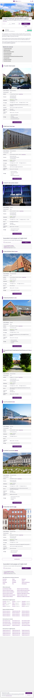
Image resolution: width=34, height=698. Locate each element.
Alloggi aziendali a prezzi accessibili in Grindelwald (9, 594)
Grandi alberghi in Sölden (7, 588)
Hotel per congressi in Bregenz (16, 615)
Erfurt (4, 604)
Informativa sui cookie (9, 695)
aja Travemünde (6, 57)
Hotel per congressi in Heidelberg (8, 591)
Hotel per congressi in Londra (26, 614)
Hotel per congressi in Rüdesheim (16, 625)
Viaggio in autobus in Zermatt (22, 594)
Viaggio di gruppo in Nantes (26, 630)
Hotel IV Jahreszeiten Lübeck (9, 51)
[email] (32, 1)
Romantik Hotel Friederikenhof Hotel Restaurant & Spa (13, 56)
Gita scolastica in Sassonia (7, 620)
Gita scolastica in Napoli (26, 625)
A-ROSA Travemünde (7, 59)
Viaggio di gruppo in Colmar (7, 631)
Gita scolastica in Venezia (7, 622)
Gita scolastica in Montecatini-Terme (26, 620)
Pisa (13, 583)
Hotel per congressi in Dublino (7, 612)
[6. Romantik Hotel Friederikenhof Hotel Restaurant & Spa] (17, 351)
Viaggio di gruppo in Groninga (26, 633)
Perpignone (24, 604)
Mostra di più (17, 559)
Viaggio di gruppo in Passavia (26, 631)
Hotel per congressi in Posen (26, 612)
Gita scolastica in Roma (16, 623)
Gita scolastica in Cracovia (16, 620)
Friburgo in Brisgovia (14, 601)
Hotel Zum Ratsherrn (7, 54)
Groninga (4, 601)
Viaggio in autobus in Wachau (8, 596)
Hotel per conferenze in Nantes (8, 590)
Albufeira (4, 606)
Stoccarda (4, 580)
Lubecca (23, 580)
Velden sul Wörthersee (26, 582)
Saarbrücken (5, 582)
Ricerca (26, 242)
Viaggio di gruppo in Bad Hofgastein (16, 633)
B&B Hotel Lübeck (7, 50)
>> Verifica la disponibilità (17, 122)
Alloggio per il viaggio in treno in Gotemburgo (23, 596)
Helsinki (23, 606)
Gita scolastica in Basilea (7, 623)
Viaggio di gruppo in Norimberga (26, 634)
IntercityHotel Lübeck (7, 53)
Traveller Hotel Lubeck (8, 48)
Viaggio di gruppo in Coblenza (16, 631)
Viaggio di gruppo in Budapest (16, 611)
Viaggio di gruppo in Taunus (7, 630)
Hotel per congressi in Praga (7, 614)
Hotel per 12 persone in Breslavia (22, 588)
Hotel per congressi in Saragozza (7, 615)
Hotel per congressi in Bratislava (22, 591)
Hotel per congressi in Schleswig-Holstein (16, 614)
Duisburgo (14, 580)
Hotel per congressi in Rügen (7, 625)
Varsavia (13, 606)
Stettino (13, 604)
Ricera (25, 23)
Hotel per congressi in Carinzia (26, 615)
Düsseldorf (24, 601)
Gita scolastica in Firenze (16, 622)
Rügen (13, 602)
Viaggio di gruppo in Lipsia (7, 634)
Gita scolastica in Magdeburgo (26, 622)
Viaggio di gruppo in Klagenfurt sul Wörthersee (16, 630)
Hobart (13, 579)
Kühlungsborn (24, 583)
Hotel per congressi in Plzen (7, 611)
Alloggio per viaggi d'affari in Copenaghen (23, 593)
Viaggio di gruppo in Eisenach (16, 634)
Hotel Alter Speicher (7, 60)
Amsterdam (5, 579)
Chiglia (4, 583)
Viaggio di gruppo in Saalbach (7, 633)
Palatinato (23, 602)
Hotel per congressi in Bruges (8, 593)
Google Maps (24, 154)
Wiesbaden (14, 582)
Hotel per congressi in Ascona (16, 612)
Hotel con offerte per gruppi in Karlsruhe (23, 590)
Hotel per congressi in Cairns (26, 611)
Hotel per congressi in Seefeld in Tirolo (26, 623)
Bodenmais (24, 579)
